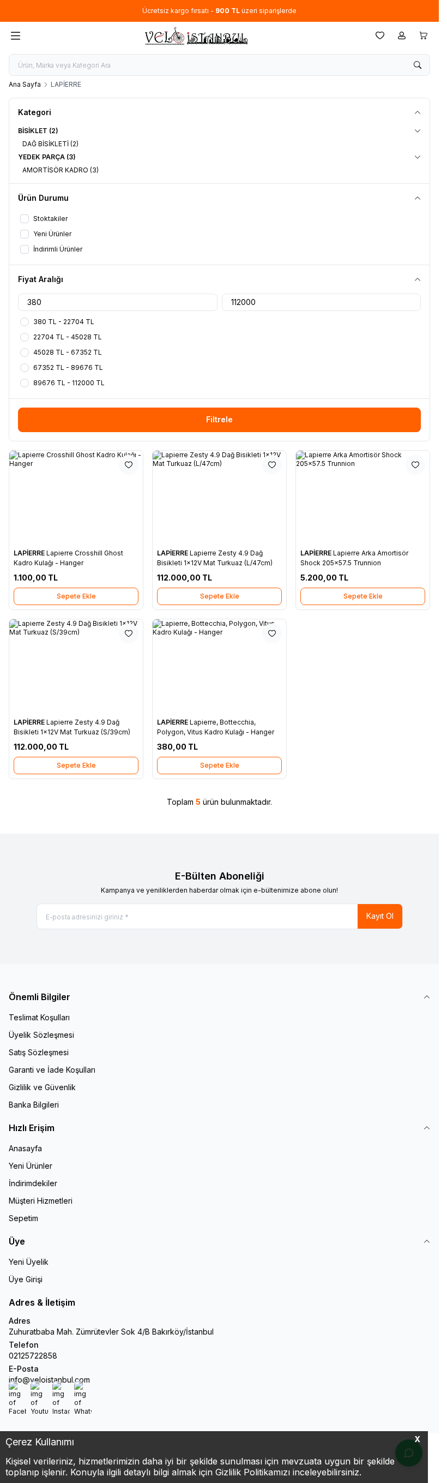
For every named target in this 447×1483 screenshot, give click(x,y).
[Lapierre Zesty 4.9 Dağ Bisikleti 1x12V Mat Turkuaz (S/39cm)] (76, 666)
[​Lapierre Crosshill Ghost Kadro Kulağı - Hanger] (76, 498)
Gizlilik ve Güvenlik (42, 1087)
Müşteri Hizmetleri (41, 1200)
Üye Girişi (26, 1279)
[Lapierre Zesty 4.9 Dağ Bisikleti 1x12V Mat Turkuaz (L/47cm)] (219, 498)
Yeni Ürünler (30, 1165)
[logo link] (195, 35)
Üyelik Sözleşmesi (41, 1034)
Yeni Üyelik (29, 1261)
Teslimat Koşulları (39, 1017)
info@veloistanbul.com (49, 1379)
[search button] (417, 65)
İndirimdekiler (33, 1183)
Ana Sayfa (25, 84)
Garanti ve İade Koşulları (52, 1069)
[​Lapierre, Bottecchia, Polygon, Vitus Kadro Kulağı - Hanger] (219, 666)
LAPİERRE (30, 553)
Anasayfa (25, 1148)
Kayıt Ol (380, 915)
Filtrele (219, 419)
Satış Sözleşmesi (39, 1052)
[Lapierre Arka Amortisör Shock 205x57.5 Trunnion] (363, 498)
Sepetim (23, 1218)
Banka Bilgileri (34, 1104)
